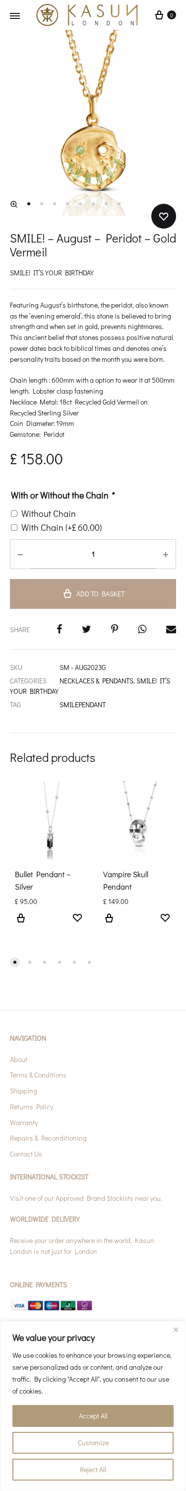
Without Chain (48, 513)
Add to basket (100, 593)
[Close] (176, 1329)
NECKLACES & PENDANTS (96, 680)
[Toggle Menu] (15, 15)
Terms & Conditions (38, 1074)
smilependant (83, 704)
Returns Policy (31, 1106)
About (18, 1059)
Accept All (93, 1415)
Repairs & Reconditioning (48, 1138)
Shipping (23, 1090)
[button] (14, 204)
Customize (93, 1442)
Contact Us (26, 1154)
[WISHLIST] (77, 919)
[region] (93, 1406)
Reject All (93, 1469)
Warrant (22, 1122)
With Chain (61, 527)
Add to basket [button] (21, 924)
